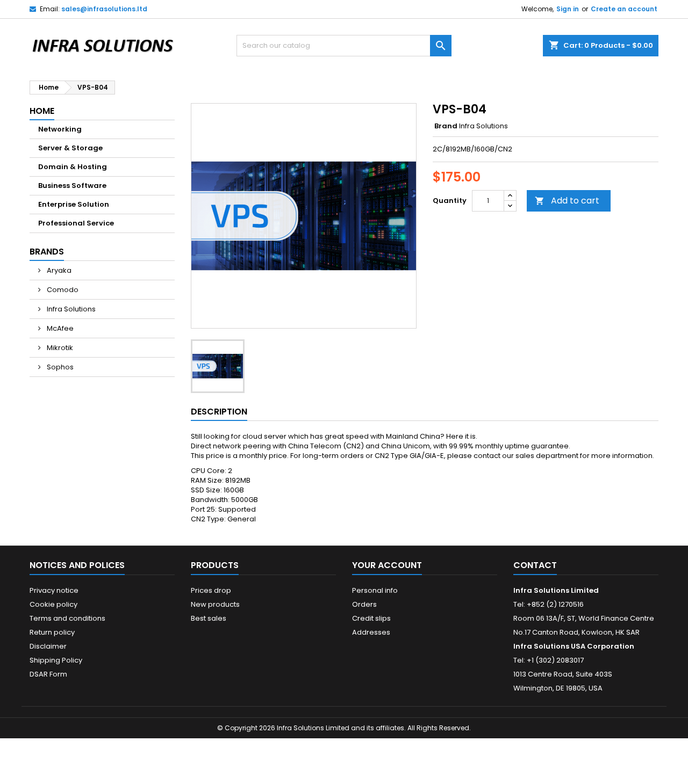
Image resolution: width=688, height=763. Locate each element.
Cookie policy (53, 604)
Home (42, 111)
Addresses (371, 632)
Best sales (208, 618)
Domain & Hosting (72, 167)
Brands (47, 251)
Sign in (567, 8)
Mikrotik (59, 348)
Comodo (61, 290)
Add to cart (567, 200)
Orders (364, 604)
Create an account (624, 8)
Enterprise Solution (73, 204)
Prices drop (211, 590)
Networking (60, 129)
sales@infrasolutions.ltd (104, 8)
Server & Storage (70, 148)
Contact (535, 565)
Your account (387, 565)
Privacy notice (54, 590)
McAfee (59, 328)
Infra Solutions (70, 309)
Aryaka (58, 270)
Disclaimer (48, 646)
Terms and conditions (67, 618)
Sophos (59, 367)
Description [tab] (219, 411)
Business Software (72, 185)
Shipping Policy (56, 660)
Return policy (52, 632)
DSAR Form (48, 674)
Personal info (375, 590)
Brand (445, 126)
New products (215, 604)
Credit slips (371, 618)
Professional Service (76, 223)
